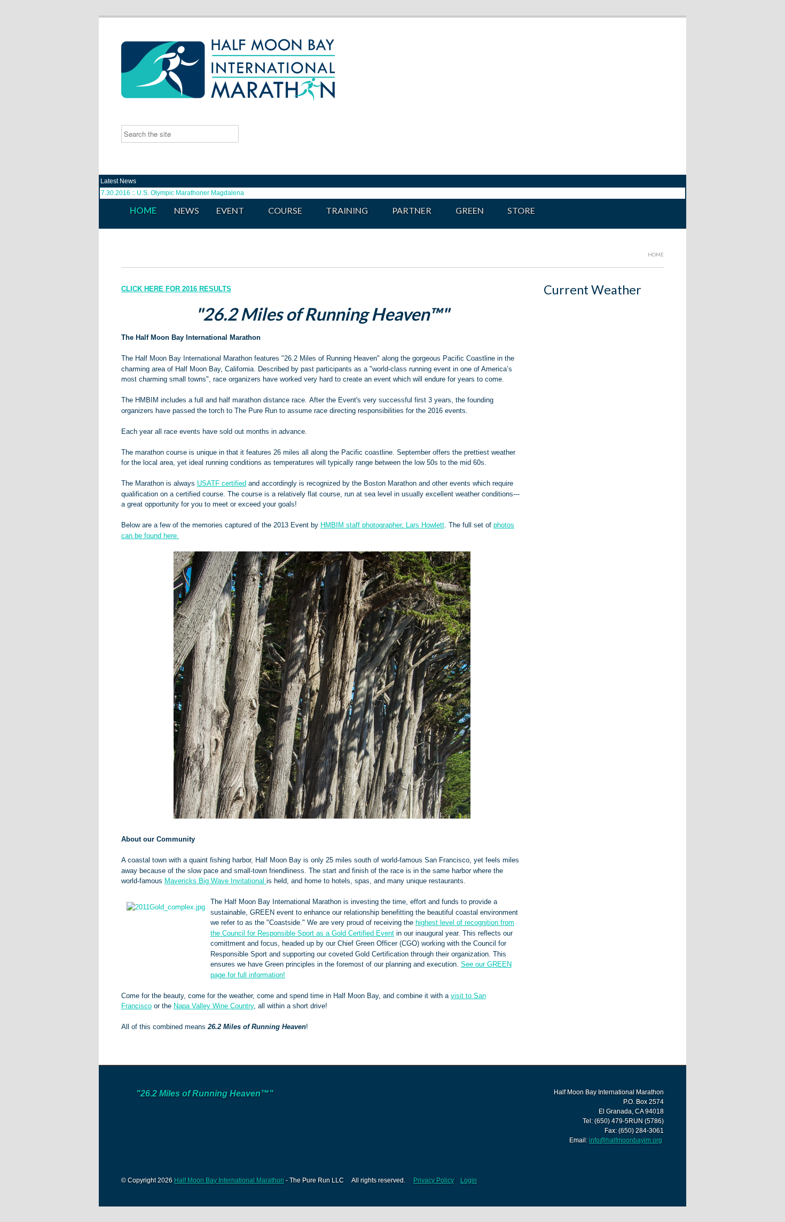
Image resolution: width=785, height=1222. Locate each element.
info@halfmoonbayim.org (625, 1140)
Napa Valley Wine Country (214, 1006)
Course (280, 210)
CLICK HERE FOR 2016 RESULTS (176, 289)
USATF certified (221, 483)
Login (468, 1180)
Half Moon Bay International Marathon (229, 1180)
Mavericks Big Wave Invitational (215, 881)
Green (465, 210)
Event (226, 210)
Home (143, 210)
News (186, 210)
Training (342, 210)
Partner (407, 210)
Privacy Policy (433, 1180)
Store (521, 210)
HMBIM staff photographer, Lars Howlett (382, 525)
